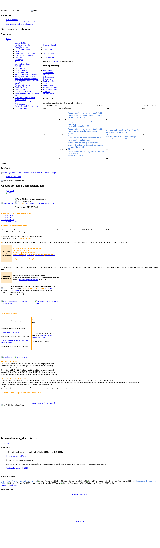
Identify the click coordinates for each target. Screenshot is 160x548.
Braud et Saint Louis (13, 177)
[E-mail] (9, 193)
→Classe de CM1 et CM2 (10, 222)
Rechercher (5, 10)
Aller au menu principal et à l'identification (21, 22)
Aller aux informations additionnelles (19, 24)
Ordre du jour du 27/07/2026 (16, 456)
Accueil (56, 62)
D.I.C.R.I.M (80, 522)
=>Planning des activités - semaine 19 (41, 403)
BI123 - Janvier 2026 (80, 494)
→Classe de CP (7, 215)
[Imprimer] (10, 191)
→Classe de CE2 (7, 220)
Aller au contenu (12, 20)
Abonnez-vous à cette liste (10, 485)
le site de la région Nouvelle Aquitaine (42, 336)
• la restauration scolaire (10, 332)
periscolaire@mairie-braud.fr (28, 280)
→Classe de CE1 (7, 218)
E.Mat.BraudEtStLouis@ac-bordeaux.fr (39, 203)
